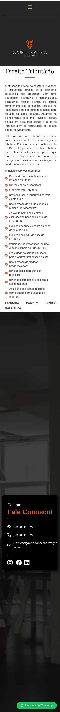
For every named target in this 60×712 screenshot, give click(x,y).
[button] (30, 7)
